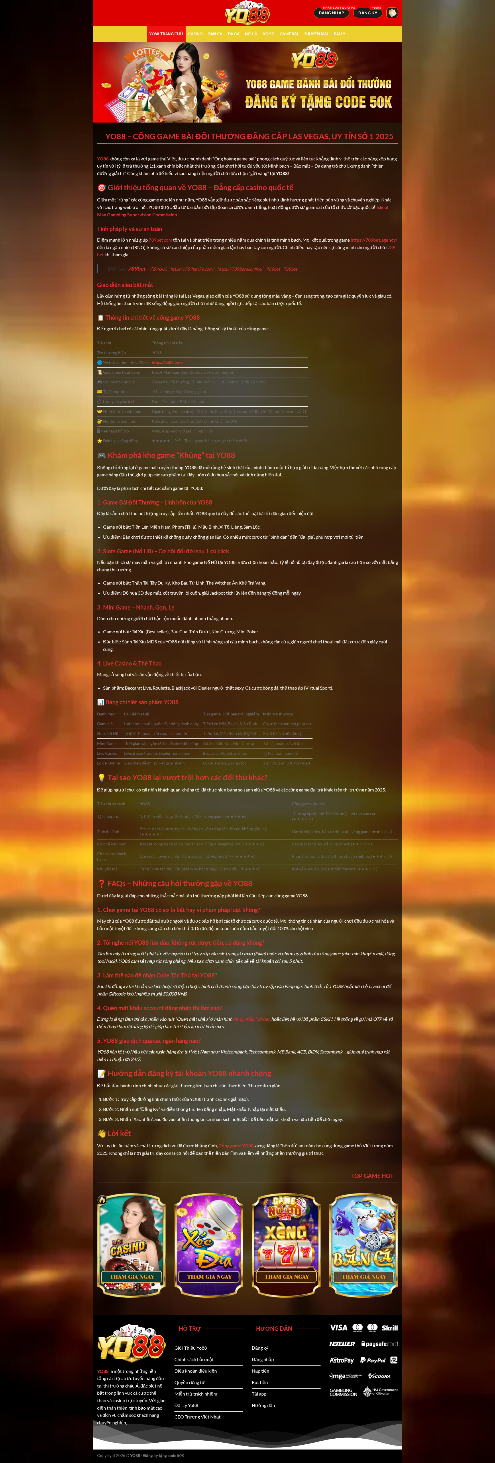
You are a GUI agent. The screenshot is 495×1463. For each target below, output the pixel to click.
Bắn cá (215, 34)
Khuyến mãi (315, 34)
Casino (195, 34)
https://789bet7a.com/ (192, 268)
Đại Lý (340, 34)
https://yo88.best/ (167, 362)
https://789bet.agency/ (374, 239)
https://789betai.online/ (240, 268)
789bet (136, 268)
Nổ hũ (251, 34)
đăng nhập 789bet (251, 1019)
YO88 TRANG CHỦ (166, 34)
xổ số (268, 34)
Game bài (289, 34)
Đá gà (233, 34)
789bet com (160, 239)
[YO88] (247, 13)
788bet (273, 268)
